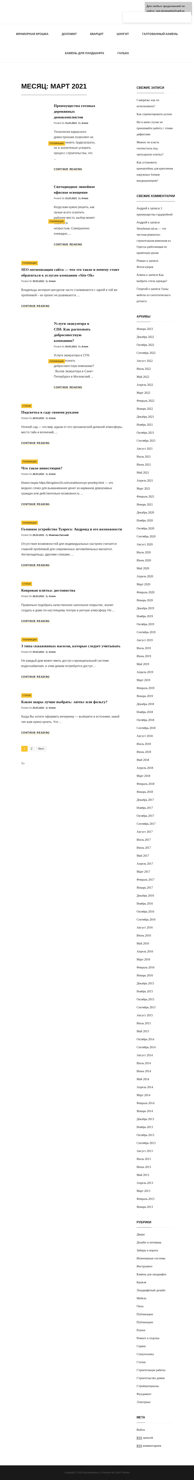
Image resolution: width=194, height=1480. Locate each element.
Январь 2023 (145, 328)
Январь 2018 (145, 791)
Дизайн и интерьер (149, 1242)
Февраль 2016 (145, 967)
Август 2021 (145, 448)
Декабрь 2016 (145, 895)
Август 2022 (145, 360)
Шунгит (123, 34)
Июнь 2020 (144, 560)
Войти (141, 1429)
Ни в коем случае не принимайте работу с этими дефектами (155, 128)
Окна (140, 1306)
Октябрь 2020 (145, 528)
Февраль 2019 (145, 688)
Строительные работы (151, 1370)
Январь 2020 (145, 600)
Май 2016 (143, 943)
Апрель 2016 (145, 951)
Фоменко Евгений (59, 535)
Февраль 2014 (145, 1103)
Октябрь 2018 (145, 720)
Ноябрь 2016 (145, 903)
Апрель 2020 (145, 576)
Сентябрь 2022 (146, 352)
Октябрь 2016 (145, 911)
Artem (84, 123)
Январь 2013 (145, 1206)
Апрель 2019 (145, 672)
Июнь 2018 (144, 751)
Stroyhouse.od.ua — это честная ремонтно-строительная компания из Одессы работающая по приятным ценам (154, 240)
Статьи (27, 406)
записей (145, 1437)
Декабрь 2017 (145, 799)
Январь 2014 (145, 1111)
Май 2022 (143, 376)
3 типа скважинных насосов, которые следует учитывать (70, 646)
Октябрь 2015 (145, 999)
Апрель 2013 (145, 1182)
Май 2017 (143, 855)
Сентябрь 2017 (146, 823)
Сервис (141, 1346)
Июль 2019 (144, 648)
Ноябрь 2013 (145, 1127)
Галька (123, 53)
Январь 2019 (145, 696)
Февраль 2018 (145, 783)
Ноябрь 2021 (145, 424)
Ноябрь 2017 (145, 807)
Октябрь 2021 (145, 432)
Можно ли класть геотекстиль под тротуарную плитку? (150, 148)
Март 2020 (143, 584)
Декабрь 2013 (145, 1119)
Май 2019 (143, 664)
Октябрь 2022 (145, 344)
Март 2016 (143, 959)
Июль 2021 (144, 456)
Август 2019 (145, 640)
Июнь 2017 (144, 847)
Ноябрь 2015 (145, 991)
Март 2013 (143, 1190)
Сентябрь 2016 (146, 919)
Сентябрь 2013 (146, 1143)
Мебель (141, 1298)
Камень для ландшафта (84, 53)
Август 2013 (145, 1151)
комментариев (149, 1445)
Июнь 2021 (144, 464)
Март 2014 (143, 1095)
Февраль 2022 (145, 400)
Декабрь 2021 (145, 416)
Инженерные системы (151, 1258)
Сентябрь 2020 (146, 536)
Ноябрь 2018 (145, 712)
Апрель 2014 (145, 1087)
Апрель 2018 (145, 767)
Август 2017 (145, 831)
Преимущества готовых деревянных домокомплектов (74, 111)
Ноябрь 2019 (145, 616)
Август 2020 (145, 544)
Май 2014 (143, 1079)
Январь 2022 (145, 408)
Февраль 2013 (145, 1198)
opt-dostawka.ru (91, 1472)
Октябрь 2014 (145, 1039)
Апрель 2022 (145, 384)
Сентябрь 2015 (146, 1007)
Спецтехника (145, 1354)
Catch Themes (122, 1472)
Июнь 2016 (144, 935)
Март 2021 (143, 488)
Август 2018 (145, 736)
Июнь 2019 (144, 656)
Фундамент (144, 1394)
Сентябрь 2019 (146, 632)
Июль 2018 (144, 744)
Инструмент (145, 1266)
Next (41, 748)
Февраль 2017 (145, 879)
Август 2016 (145, 927)
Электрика (143, 1402)
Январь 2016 (145, 975)
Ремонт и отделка (148, 1338)
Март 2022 (143, 392)
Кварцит (96, 34)
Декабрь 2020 (145, 512)
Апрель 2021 (145, 480)
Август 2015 (145, 1015)
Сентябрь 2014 (146, 1047)
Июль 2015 (144, 1023)
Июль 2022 (144, 368)
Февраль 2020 (145, 592)
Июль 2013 (144, 1159)
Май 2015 (143, 1031)
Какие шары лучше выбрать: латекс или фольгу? (64, 702)
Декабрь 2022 (145, 336)
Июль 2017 (144, 839)
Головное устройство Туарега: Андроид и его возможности (71, 529)
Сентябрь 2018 (146, 728)
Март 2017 (143, 871)
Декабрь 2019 (145, 608)
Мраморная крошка (32, 34)
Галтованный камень (160, 34)
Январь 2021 (145, 504)
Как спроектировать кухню (154, 114)
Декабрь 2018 (145, 704)
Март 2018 (143, 775)
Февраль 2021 (145, 496)
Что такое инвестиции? (41, 468)
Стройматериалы (148, 1386)
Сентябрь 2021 (146, 440)
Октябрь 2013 (145, 1135)
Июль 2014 (144, 1063)
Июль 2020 (144, 552)
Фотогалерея (145, 267)
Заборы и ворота (147, 1250)
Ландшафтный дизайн (151, 1290)
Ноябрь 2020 (145, 520)
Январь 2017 (145, 887)
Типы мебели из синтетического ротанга (154, 295)
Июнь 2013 (144, 1167)
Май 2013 (143, 1175)
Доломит (69, 34)
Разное (141, 1330)
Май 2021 (143, 472)
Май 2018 (143, 759)
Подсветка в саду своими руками (50, 412)
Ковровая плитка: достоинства (48, 590)
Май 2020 (143, 568)
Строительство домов (151, 1378)
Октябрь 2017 (145, 815)
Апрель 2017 (145, 863)
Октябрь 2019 (145, 624)
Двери (141, 1234)
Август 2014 (145, 1055)
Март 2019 (143, 680)
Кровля (141, 1282)
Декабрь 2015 (145, 983)
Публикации (57, 143)
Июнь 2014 (144, 1071)
